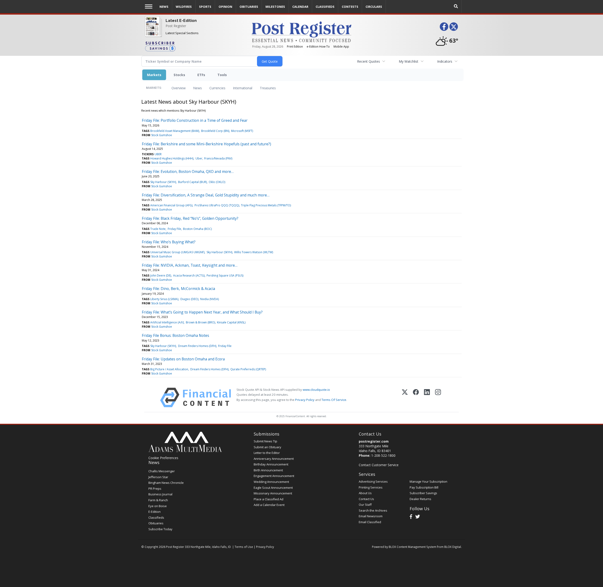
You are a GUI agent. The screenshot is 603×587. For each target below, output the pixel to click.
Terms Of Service (334, 400)
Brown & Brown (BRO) (200, 322)
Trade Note (158, 229)
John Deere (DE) (160, 275)
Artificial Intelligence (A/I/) (167, 322)
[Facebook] (416, 397)
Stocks (179, 75)
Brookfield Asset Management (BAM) (174, 131)
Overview (178, 88)
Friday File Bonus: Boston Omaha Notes (175, 335)
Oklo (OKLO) (217, 182)
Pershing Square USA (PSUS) (225, 275)
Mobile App (341, 47)
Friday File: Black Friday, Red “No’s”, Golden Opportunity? (190, 218)
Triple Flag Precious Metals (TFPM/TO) (266, 205)
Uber (199, 158)
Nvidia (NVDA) (209, 299)
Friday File (174, 229)
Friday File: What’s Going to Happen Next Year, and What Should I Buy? (202, 312)
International (242, 88)
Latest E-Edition (181, 20)
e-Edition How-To (318, 47)
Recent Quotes (368, 61)
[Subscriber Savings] (194, 46)
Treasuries (268, 88)
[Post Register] (152, 30)
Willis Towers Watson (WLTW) (253, 252)
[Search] (456, 6)
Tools (222, 75)
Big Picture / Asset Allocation (169, 369)
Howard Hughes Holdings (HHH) (171, 158)
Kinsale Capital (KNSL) (231, 322)
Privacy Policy (304, 400)
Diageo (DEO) (189, 299)
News (197, 88)
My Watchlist (408, 61)
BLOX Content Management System (412, 547)
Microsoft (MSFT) (242, 131)
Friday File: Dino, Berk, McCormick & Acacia (178, 288)
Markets (154, 75)
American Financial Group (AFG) (171, 205)
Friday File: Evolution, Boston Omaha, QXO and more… (188, 171)
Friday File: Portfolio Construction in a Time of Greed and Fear (195, 120)
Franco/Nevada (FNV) (218, 158)
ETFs (201, 75)
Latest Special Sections (182, 33)
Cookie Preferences (163, 458)
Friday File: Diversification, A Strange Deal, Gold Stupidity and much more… (205, 195)
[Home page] (301, 31)
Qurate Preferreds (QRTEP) (248, 369)
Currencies (217, 88)
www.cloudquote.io (316, 389)
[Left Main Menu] (148, 6)
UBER (158, 154)
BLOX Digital (452, 547)
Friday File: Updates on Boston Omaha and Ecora (183, 359)
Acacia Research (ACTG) (189, 275)
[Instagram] (438, 397)
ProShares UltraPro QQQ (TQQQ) (217, 205)
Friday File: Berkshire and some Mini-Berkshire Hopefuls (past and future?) (206, 144)
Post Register (176, 26)
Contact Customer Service (379, 465)
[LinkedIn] (427, 397)
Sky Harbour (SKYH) (163, 182)
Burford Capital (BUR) (192, 182)
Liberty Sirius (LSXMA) (164, 299)
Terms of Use (244, 547)
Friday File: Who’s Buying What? (169, 242)
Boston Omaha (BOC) (197, 229)
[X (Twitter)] (405, 397)
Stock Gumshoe (161, 135)
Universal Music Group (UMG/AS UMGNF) (177, 252)
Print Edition (295, 47)
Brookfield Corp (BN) (215, 131)
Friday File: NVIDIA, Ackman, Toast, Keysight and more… (189, 265)
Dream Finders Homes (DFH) (197, 346)
